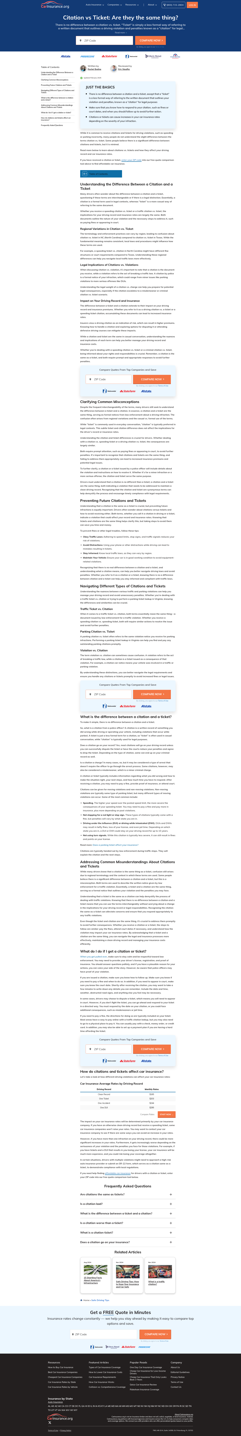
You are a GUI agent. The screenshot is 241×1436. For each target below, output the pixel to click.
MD (113, 1406)
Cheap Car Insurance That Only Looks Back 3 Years (148, 1378)
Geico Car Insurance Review (143, 1384)
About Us (175, 1367)
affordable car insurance (118, 1173)
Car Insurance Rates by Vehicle (63, 1387)
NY (156, 1406)
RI (181, 1406)
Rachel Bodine (94, 69)
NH (145, 1406)
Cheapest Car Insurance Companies (65, 1377)
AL (49, 1406)
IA (96, 1406)
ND (163, 1406)
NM (152, 1406)
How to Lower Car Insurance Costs (105, 1372)
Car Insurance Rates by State (62, 1382)
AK (52, 1406)
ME (109, 1406)
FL (80, 1406)
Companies (113, 4)
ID (89, 1406)
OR (174, 1406)
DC (76, 1406)
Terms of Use (160, 47)
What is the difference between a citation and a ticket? (57, 99)
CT (70, 1406)
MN (123, 1406)
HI (86, 1406)
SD (186, 1406)
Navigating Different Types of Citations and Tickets (57, 91)
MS (127, 1406)
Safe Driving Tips (100, 1300)
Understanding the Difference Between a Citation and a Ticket (57, 73)
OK (170, 1406)
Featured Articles (99, 1362)
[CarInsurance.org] (55, 4)
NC (159, 1406)
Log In (192, 5)
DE (73, 1406)
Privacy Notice (178, 1377)
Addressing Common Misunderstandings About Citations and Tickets (57, 106)
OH (166, 1406)
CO (66, 1406)
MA (117, 1406)
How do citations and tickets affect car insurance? (56, 119)
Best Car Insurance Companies (62, 1372)
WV (68, 1410)
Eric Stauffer (124, 69)
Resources (130, 4)
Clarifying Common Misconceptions (54, 80)
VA (59, 1410)
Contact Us (176, 1387)
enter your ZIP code (131, 160)
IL (91, 1406)
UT (52, 1410)
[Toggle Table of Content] (101, 173)
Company (176, 1362)
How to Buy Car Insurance (60, 1367)
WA (63, 1410)
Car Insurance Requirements (102, 1377)
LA (105, 1406)
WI (71, 1410)
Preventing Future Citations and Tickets (56, 85)
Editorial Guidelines (180, 1372)
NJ (149, 1406)
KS (99, 1406)
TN (190, 1406)
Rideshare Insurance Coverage (144, 1389)
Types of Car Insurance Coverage (104, 1367)
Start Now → (166, 1114)
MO (131, 1406)
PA (177, 1406)
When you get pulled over (93, 956)
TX (49, 1410)
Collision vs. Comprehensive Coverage (107, 1387)
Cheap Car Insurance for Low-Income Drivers (148, 1372)
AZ (56, 1406)
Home (86, 1300)
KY (102, 1406)
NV (142, 1406)
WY (75, 1410)
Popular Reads (138, 1362)
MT (135, 1406)
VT (56, 1410)
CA (63, 1406)
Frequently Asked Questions (52, 125)
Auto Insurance (93, 4)
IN (94, 1406)
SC (183, 1406)
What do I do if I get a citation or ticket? (56, 113)
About (151, 4)
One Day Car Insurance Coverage (146, 1367)
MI (120, 1406)
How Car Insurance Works (101, 1382)
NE (138, 1406)
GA (83, 1406)
